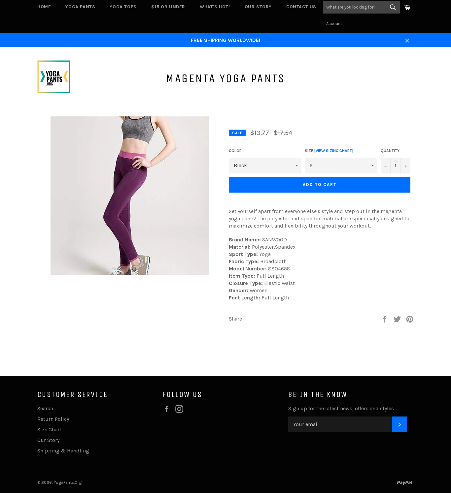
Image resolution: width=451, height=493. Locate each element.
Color (235, 150)
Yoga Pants (80, 7)
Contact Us (301, 7)
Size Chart (49, 429)
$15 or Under (168, 7)
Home (44, 7)
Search (45, 408)
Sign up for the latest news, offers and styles (341, 408)
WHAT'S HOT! (215, 7)
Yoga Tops (123, 7)
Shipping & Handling (63, 450)
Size (329, 150)
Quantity (390, 150)
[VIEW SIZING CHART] (333, 150)
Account (334, 23)
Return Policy (53, 419)
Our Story (258, 7)
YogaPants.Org (68, 482)
